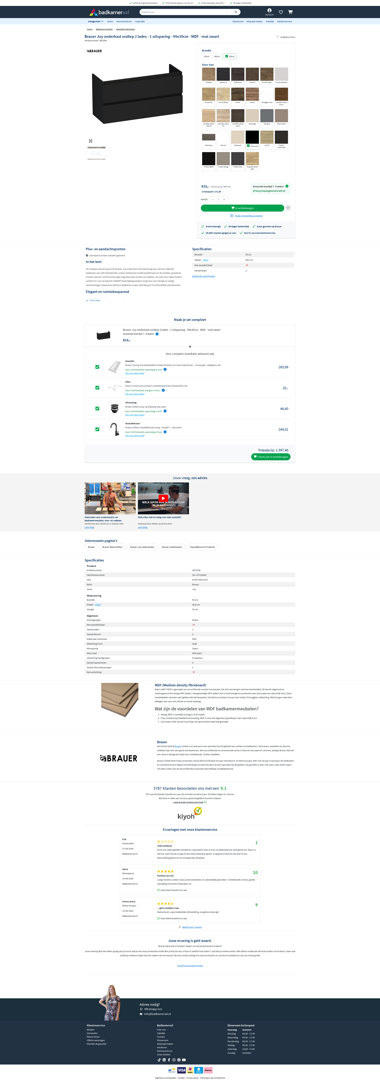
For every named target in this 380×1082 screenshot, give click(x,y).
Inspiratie (140, 21)
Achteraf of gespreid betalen (144, 3)
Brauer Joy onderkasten (142, 546)
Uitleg (205, 259)
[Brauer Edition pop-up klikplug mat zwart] (114, 408)
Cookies (181, 1078)
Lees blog (89, 527)
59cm (206, 56)
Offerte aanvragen (96, 1040)
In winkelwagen (244, 208)
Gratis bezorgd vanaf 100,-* (213, 3)
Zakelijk (270, 21)
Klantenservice (284, 21)
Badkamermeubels (104, 29)
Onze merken (163, 1054)
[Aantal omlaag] (212, 199)
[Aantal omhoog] (224, 199)
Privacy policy (192, 1078)
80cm (217, 56)
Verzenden (92, 1033)
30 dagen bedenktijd (242, 3)
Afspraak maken (254, 21)
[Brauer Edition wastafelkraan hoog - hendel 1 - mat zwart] (114, 429)
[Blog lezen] (110, 498)
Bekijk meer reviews (192, 927)
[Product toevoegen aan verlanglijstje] (288, 207)
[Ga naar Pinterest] (179, 1060)
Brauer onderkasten (172, 546)
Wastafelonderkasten (125, 29)
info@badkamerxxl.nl (157, 1014)
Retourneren (93, 1036)
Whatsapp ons (153, 1009)
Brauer (91, 546)
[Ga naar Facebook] (169, 1060)
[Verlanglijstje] (280, 12)
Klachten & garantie (96, 1043)
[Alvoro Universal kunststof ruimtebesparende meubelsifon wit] (114, 387)
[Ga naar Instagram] (174, 1060)
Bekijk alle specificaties (203, 276)
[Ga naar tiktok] (159, 1060)
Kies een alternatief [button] (134, 373)
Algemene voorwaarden (165, 1078)
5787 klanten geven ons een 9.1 (179, 3)
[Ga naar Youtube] (184, 1060)
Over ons (161, 1029)
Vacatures (162, 1047)
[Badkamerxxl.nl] (109, 11)
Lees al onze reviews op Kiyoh (188, 802)
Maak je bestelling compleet (249, 215)
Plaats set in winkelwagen (272, 456)
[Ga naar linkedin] (164, 1060)
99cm (231, 56)
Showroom (238, 21)
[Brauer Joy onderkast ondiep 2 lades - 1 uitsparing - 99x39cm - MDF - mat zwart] (137, 94)
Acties (110, 21)
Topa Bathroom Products (202, 546)
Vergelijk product (287, 37)
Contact (161, 1036)
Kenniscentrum (124, 21)
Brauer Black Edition (112, 546)
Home (89, 29)
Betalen (90, 1029)
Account (269, 14)
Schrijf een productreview (190, 965)
